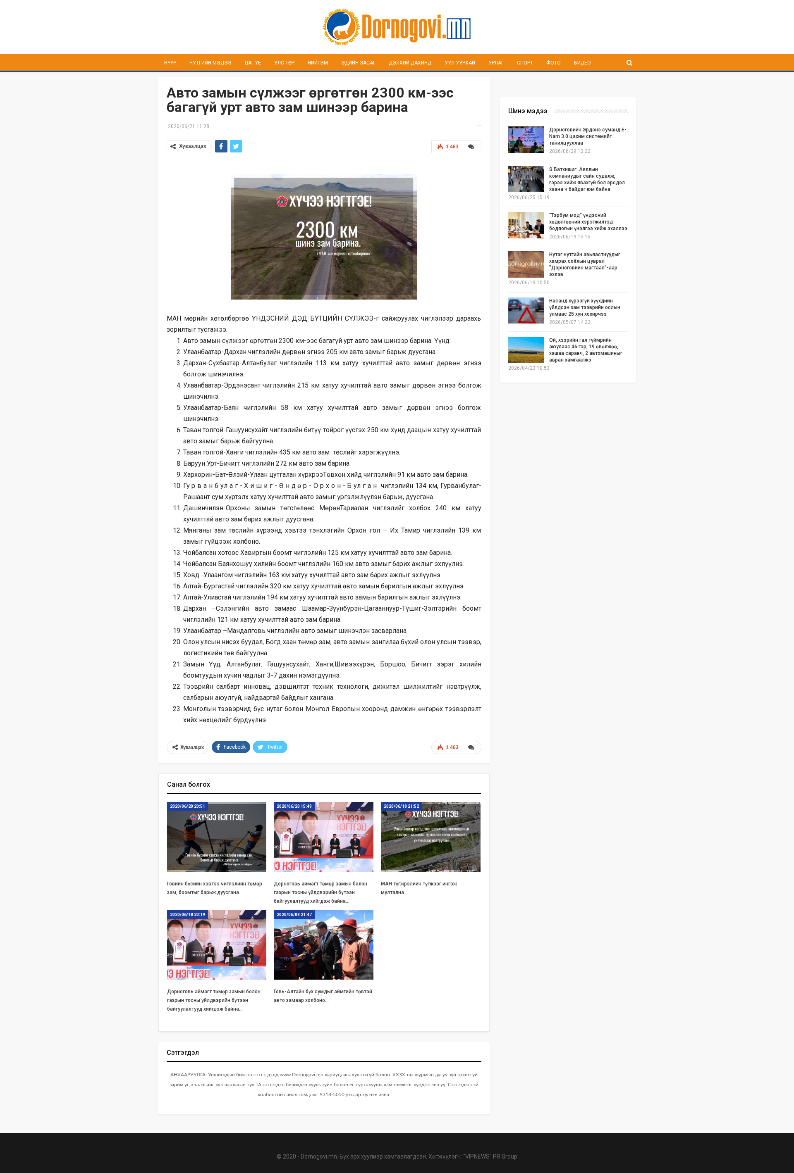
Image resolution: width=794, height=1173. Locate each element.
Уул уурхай (460, 63)
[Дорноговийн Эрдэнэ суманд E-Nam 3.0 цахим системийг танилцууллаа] (526, 139)
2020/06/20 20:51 (187, 806)
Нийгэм (318, 63)
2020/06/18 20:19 (187, 914)
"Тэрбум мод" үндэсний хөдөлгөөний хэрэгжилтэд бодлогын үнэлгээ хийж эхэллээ (588, 221)
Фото (553, 63)
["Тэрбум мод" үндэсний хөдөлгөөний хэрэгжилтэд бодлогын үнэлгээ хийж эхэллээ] (526, 225)
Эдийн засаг (358, 63)
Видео (582, 63)
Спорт (525, 63)
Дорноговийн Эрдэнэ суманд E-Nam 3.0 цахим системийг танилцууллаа (588, 136)
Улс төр (284, 63)
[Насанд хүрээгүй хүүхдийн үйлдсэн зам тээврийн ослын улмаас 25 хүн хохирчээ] (526, 310)
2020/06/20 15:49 (294, 806)
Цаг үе (253, 63)
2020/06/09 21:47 (294, 914)
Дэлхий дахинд (410, 63)
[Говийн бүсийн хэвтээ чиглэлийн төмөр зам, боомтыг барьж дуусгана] (217, 837)
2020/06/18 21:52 (401, 806)
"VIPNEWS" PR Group (490, 1156)
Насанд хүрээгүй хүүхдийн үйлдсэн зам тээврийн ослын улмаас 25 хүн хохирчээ (584, 307)
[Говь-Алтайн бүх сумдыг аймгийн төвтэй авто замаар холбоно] (323, 945)
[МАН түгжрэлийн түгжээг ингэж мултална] (431, 837)
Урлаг (496, 63)
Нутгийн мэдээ (210, 63)
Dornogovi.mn (319, 1156)
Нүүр (170, 63)
